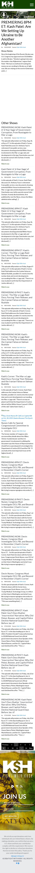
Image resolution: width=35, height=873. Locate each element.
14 (26, 748)
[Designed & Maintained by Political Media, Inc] (16, 863)
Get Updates (10, 816)
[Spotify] (17, 786)
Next (31, 748)
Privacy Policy (17, 856)
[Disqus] (17, 98)
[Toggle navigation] (25, 3)
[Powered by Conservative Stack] (18, 863)
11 (17, 748)
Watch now (5, 164)
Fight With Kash (9, 5)
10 (12, 748)
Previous (5, 745)
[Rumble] (12, 786)
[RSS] (21, 786)
